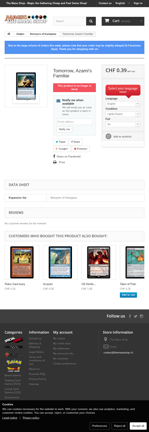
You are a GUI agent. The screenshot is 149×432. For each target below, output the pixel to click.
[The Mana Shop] (26, 19)
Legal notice (9, 417)
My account (63, 332)
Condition (112, 108)
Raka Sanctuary (15, 284)
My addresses (61, 348)
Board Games (13, 375)
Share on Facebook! (69, 156)
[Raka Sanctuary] (22, 262)
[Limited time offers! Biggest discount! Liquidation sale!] (14, 339)
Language (112, 98)
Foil (108, 119)
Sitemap (34, 384)
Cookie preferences (64, 363)
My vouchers (60, 358)
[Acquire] (60, 262)
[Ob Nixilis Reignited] (98, 262)
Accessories (12, 397)
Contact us (105, 3)
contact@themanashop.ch (118, 352)
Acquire (48, 284)
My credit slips (62, 343)
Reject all (119, 425)
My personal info (63, 353)
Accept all (138, 425)
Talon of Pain (128, 284)
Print (62, 162)
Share (76, 141)
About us (34, 369)
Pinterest (81, 148)
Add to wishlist (122, 136)
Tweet (61, 141)
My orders (59, 338)
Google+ (63, 148)
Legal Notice (36, 352)
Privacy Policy (37, 379)
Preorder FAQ (37, 374)
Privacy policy (31, 417)
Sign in (138, 3)
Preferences (99, 425)
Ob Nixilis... (88, 284)
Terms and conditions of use (37, 360)
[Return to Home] (8, 34)
